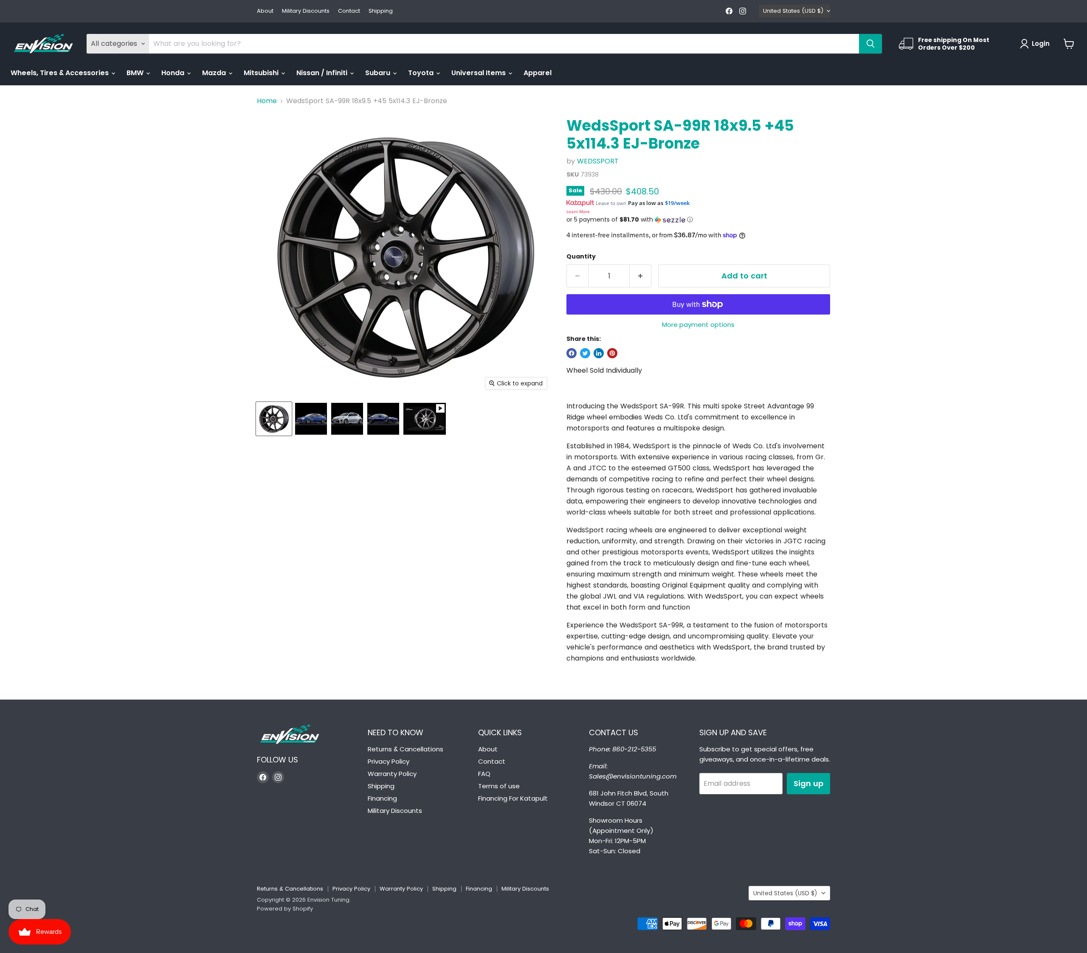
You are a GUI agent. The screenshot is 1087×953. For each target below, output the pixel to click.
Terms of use (499, 786)
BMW (136, 73)
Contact (349, 11)
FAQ (484, 773)
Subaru (378, 73)
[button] (698, 219)
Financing (382, 798)
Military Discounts (305, 11)
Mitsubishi (262, 73)
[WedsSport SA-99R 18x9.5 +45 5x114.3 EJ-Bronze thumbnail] (274, 419)
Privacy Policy (388, 761)
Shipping (381, 11)
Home (267, 101)
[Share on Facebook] (571, 353)
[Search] (870, 43)
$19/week (677, 203)
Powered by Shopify (285, 909)
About (265, 11)
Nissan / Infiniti (322, 73)
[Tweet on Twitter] (585, 353)
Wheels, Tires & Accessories (60, 73)
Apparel (538, 73)
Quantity (581, 256)
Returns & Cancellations (405, 749)
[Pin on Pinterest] (612, 353)
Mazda (215, 73)
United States (793, 11)
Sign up (808, 783)
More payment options (698, 324)
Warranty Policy (392, 773)
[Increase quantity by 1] (640, 276)
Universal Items (479, 73)
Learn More (578, 211)
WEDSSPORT (598, 161)
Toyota (421, 73)
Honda (173, 73)
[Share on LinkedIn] (599, 353)
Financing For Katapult (513, 798)
